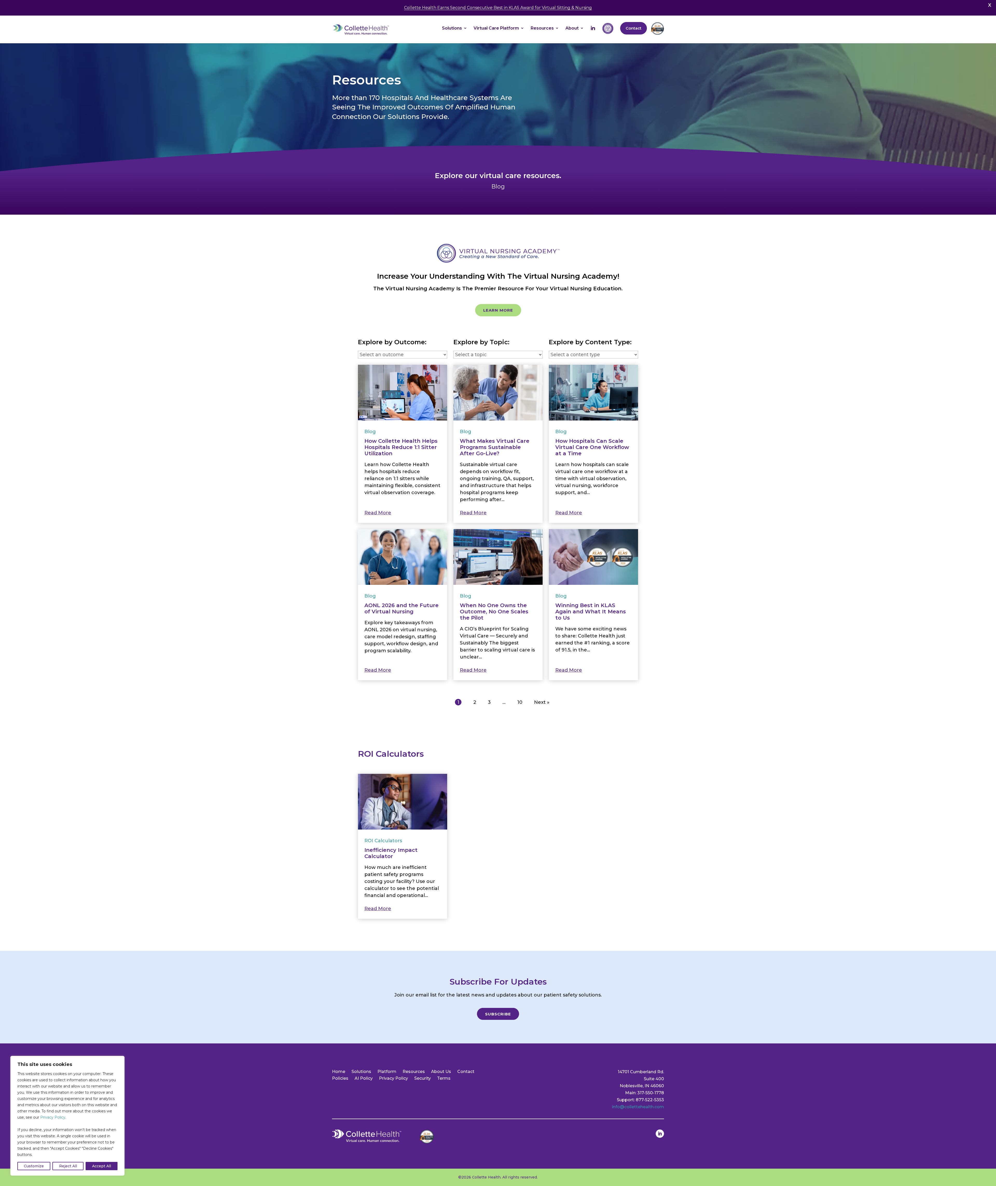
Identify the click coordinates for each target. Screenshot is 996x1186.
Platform (386, 1071)
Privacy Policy (52, 1117)
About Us (441, 1071)
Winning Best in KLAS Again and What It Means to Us (590, 611)
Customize (34, 1166)
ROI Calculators (383, 841)
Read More (377, 513)
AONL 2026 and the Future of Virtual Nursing (401, 608)
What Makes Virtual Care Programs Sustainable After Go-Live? (494, 447)
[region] (67, 1116)
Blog (370, 431)
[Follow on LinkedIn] (660, 1133)
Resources (542, 28)
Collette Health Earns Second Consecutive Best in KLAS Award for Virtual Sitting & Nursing (498, 7)
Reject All (68, 1166)
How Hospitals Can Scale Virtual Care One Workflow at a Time (592, 447)
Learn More (498, 310)
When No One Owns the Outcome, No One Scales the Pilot (494, 611)
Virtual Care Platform (496, 28)
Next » (541, 702)
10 (519, 702)
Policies (340, 1078)
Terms (444, 1078)
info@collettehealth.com (638, 1106)
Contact (465, 1071)
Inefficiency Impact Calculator (391, 853)
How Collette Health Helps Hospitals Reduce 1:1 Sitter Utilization (401, 447)
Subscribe (498, 1014)
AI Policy (364, 1078)
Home (338, 1071)
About (572, 28)
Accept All (101, 1166)
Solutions (452, 28)
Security (422, 1078)
